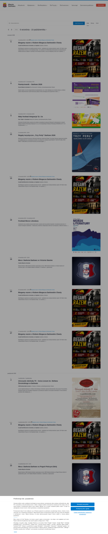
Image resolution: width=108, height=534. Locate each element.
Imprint (15, 531)
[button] (82, 504)
